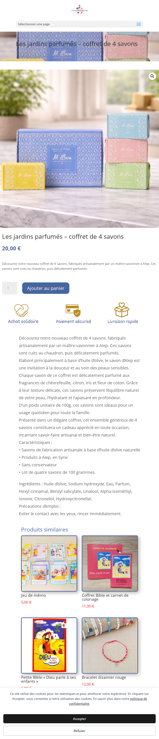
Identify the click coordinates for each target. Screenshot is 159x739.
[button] (152, 76)
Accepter (79, 719)
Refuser (79, 731)
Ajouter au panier (45, 288)
